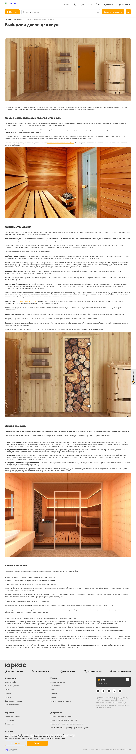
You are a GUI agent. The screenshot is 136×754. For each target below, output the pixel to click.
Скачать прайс (10, 682)
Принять (37, 743)
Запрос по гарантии (12, 716)
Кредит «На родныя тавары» (61, 701)
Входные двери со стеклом (26, 301)
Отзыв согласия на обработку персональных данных (69, 728)
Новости (28, 19)
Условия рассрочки (57, 682)
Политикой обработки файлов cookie (51, 738)
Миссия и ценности (12, 686)
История (8, 690)
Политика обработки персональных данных (66, 724)
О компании (18, 19)
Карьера (9, 732)
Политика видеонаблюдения (61, 716)
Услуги (53, 678)
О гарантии (9, 724)
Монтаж (53, 697)
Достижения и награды (13, 701)
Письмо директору (12, 705)
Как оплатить (55, 686)
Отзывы (8, 693)
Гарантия (9, 712)
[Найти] (97, 11)
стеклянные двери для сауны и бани (60, 143)
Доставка (53, 693)
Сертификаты (10, 720)
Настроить (15, 743)
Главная (8, 19)
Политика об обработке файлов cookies (64, 720)
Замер (52, 690)
